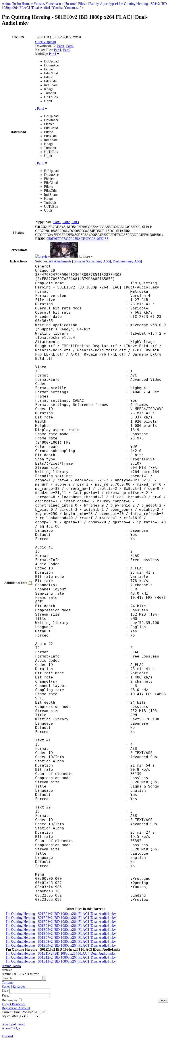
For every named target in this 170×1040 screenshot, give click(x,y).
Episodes (19, 986)
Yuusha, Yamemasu (47, 4)
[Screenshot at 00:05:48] (64, 256)
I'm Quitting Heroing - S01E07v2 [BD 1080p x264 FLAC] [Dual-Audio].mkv (61, 937)
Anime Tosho (11, 966)
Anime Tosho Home (16, 4)
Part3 (40, 163)
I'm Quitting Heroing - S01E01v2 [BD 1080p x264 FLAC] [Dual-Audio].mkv (61, 914)
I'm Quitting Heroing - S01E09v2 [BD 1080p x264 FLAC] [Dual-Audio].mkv (61, 945)
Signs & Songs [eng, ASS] (92, 261)
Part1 (60, 46)
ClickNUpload (45, 42)
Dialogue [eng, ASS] (127, 261)
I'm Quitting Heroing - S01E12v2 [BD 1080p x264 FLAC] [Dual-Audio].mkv (61, 957)
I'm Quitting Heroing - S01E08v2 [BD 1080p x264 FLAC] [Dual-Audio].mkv (61, 941)
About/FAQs (11, 1028)
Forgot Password (13, 1004)
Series (6, 986)
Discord (7, 1036)
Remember (10, 1000)
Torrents (7, 982)
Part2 (69, 46)
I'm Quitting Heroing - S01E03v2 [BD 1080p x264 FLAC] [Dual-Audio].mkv (61, 921)
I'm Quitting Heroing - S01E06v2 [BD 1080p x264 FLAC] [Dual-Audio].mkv (61, 933)
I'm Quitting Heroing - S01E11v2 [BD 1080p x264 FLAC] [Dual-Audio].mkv (61, 953)
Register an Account (16, 1008)
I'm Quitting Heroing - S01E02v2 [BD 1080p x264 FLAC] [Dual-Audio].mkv (61, 917)
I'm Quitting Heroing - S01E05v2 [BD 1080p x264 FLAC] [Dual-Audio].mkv (61, 929)
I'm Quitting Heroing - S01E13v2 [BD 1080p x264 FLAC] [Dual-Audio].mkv (61, 961)
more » (88, 256)
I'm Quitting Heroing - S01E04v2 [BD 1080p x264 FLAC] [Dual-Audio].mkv (61, 925)
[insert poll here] (13, 1024)
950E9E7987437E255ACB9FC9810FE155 (77, 239)
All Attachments (60, 261)
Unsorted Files (74, 4)
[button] (80, 256)
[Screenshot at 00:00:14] (42, 256)
